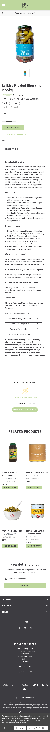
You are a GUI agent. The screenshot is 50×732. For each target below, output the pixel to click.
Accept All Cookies (37, 728)
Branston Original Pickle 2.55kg (10, 474)
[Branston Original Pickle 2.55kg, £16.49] (12, 453)
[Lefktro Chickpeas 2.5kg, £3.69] (37, 453)
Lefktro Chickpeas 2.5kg (37, 473)
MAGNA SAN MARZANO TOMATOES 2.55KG (35, 532)
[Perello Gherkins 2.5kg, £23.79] (12, 511)
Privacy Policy (21, 723)
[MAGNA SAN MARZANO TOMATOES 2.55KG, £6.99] (37, 511)
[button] (25, 149)
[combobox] (25, 13)
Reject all (20, 728)
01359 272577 (26, 672)
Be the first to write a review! (25, 409)
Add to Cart (10, 488)
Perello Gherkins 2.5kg (12, 531)
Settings (7, 728)
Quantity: (6, 113)
